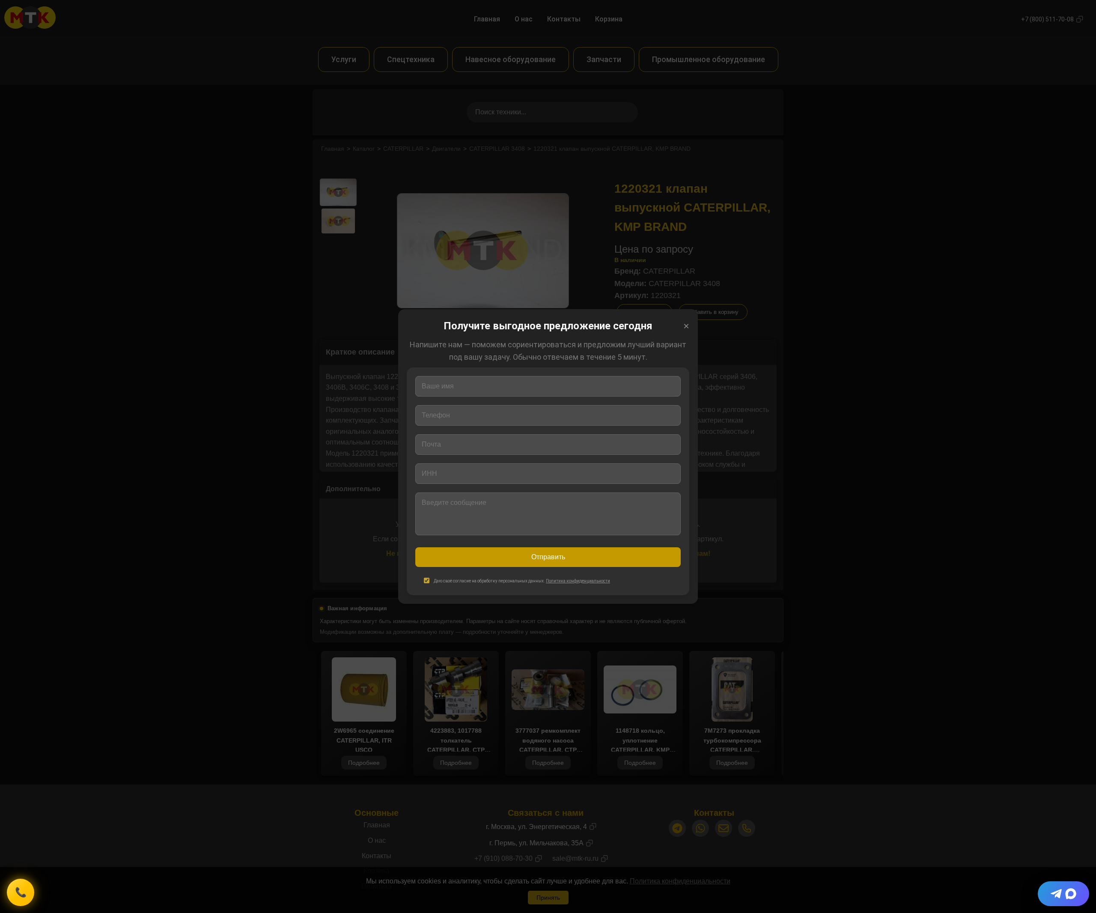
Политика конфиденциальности (578, 581)
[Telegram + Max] (1063, 893)
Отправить (548, 557)
